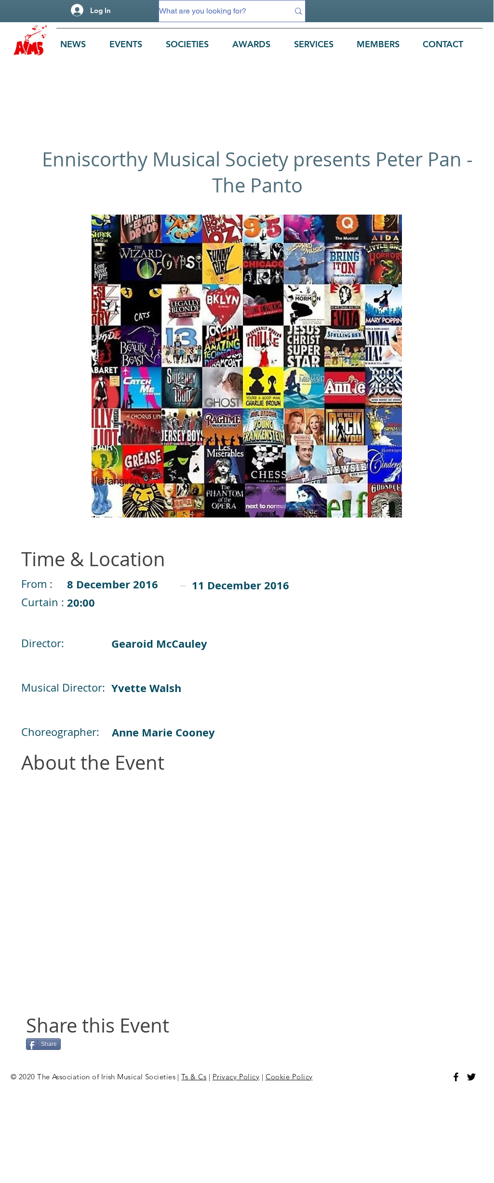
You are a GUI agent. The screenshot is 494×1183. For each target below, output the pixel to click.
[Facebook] (456, 1077)
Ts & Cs (193, 1076)
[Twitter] (471, 1077)
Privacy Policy (236, 1076)
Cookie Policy (289, 1076)
